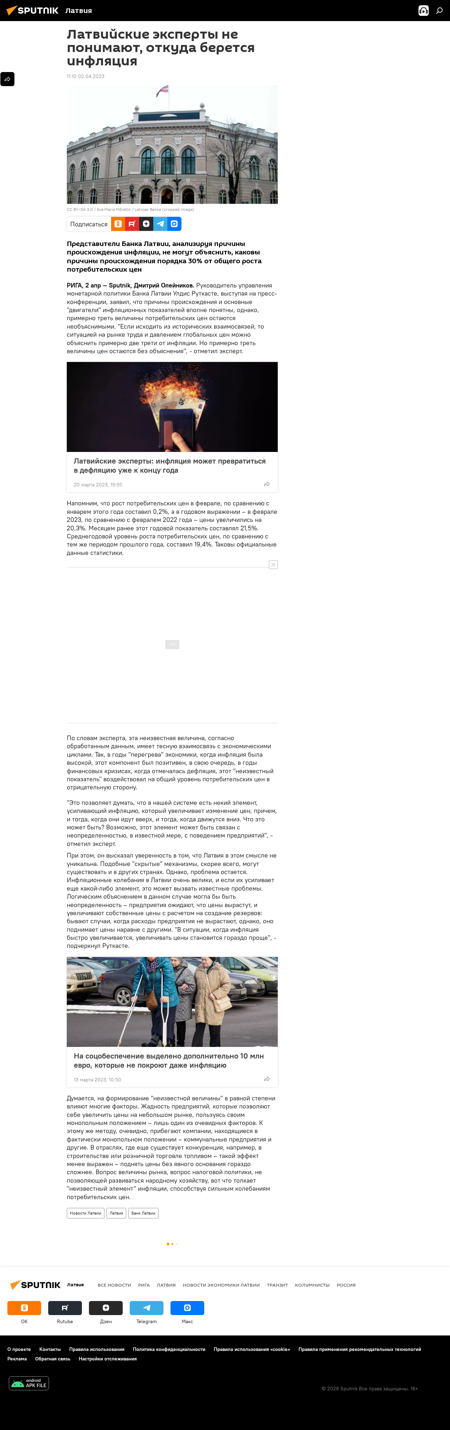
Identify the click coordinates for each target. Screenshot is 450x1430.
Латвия (116, 1213)
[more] (267, 484)
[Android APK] (29, 1384)
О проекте (19, 1349)
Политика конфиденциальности (169, 1349)
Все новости (114, 1285)
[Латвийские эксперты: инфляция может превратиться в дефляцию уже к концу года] (172, 407)
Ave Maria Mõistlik (114, 209)
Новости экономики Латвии (221, 1285)
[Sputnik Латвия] (34, 16)
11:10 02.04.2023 (85, 76)
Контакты (50, 1349)
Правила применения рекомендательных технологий (359, 1349)
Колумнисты (312, 1285)
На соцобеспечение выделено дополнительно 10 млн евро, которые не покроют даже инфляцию (169, 1060)
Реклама (17, 1358)
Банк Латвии (143, 1213)
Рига (144, 1285)
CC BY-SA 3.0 (80, 209)
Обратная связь (52, 1358)
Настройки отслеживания (108, 1358)
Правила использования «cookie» (252, 1349)
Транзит (277, 1285)
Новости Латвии (85, 1213)
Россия (346, 1285)
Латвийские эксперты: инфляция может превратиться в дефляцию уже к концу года (170, 465)
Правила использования (96, 1349)
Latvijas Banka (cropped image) (164, 209)
